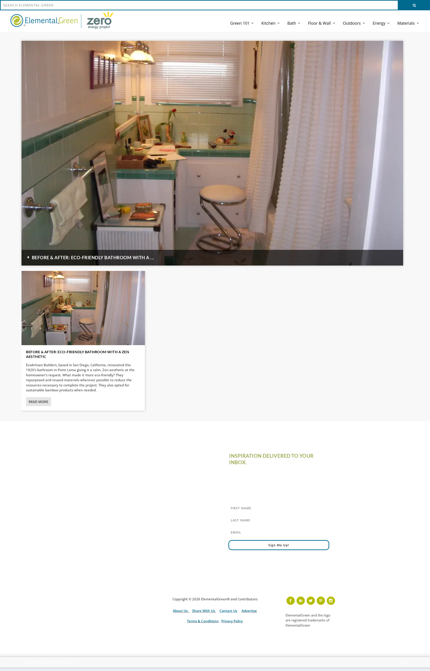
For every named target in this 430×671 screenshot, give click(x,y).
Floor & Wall (319, 23)
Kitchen (268, 23)
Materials (406, 23)
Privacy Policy (232, 621)
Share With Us (204, 610)
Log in (403, 662)
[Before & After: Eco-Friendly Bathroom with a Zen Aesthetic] (83, 308)
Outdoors (352, 23)
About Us (181, 610)
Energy (379, 23)
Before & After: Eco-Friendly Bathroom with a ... (93, 257)
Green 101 (239, 23)
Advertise (249, 610)
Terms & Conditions (203, 621)
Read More (38, 401)
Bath (291, 23)
